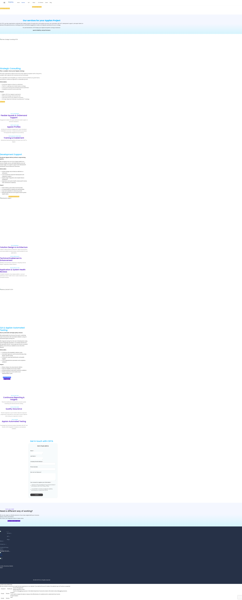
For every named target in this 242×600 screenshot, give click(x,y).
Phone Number (34, 466)
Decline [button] (7, 593)
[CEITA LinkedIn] (7, 554)
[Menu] (4, 2)
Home (18, 2)
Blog (51, 2)
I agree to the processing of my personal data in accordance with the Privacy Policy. (43, 485)
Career (46, 2)
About (34, 2)
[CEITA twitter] (7, 559)
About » (2, 541)
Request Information (5, 8)
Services (23, 2)
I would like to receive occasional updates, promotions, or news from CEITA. (42, 489)
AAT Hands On (7, 379)
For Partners (40, 2)
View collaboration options (14, 521)
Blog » (8, 539)
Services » (9, 533)
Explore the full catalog (13, 196)
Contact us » (3, 544)
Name (32, 450)
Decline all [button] (9, 588)
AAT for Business (7, 377)
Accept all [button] (3, 588)
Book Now (2, 101)
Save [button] (11, 597)
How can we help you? (35, 472)
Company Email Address (36, 461)
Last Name (33, 456)
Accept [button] (2, 593)
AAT (29, 2)
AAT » (8, 536)
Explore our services (37, 7)
